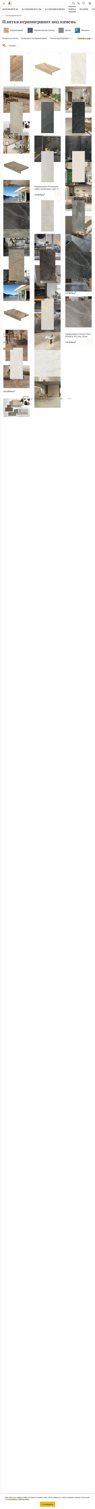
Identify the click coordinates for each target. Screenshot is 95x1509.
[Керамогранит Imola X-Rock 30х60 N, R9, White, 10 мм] (47, 215)
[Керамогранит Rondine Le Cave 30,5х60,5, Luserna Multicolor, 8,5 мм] (16, 265)
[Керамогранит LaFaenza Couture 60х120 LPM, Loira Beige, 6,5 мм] (47, 314)
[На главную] (10, 3)
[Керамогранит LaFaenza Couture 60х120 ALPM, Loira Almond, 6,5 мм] (16, 363)
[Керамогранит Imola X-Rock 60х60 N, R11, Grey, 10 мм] (78, 314)
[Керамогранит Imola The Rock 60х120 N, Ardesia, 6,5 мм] (78, 68)
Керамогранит (16, 30)
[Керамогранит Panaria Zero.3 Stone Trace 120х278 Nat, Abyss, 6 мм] (78, 117)
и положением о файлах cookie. (17, 1499)
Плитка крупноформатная (62, 38)
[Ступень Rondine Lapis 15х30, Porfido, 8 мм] (16, 314)
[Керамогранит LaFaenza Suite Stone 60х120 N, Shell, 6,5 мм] (78, 166)
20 (61, 398)
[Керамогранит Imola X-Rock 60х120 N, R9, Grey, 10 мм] (78, 215)
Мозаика (85, 30)
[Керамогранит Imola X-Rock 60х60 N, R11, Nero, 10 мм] (16, 215)
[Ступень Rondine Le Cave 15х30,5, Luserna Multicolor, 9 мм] (16, 166)
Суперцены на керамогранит (34, 38)
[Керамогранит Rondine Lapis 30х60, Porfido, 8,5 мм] (16, 68)
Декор (68, 30)
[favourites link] (84, 3)
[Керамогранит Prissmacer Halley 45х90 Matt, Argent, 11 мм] (47, 117)
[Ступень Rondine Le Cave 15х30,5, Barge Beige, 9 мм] (47, 68)
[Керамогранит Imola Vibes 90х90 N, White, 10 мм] (47, 363)
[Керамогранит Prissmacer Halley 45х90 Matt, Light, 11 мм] (47, 166)
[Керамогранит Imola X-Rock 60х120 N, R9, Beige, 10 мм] (16, 117)
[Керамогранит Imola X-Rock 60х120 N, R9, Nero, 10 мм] (47, 265)
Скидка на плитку (10, 38)
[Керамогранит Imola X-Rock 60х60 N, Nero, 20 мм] (78, 265)
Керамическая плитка (44, 30)
